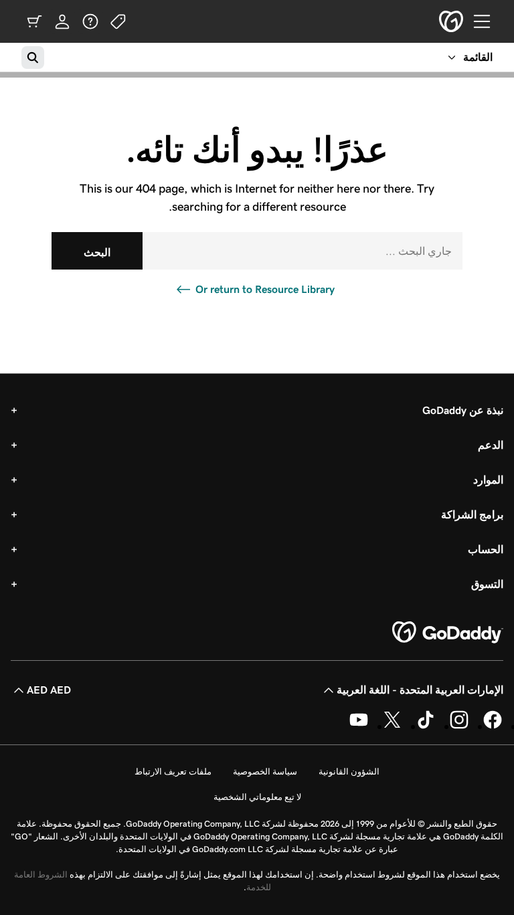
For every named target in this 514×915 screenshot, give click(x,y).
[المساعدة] (90, 21)
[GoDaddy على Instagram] (459, 726)
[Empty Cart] (34, 21)
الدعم (490, 445)
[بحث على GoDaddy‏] (32, 57)
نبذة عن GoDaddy (462, 410)
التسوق (487, 584)
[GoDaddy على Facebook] (492, 726)
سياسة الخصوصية (265, 772)
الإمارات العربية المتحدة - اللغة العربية (420, 690)
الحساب (485, 549)
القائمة (478, 57)
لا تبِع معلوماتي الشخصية (257, 797)
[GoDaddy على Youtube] (358, 726)
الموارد (488, 480)
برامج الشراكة (472, 514)
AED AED (49, 690)
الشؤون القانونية (349, 772)
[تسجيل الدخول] (62, 21)
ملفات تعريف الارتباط (173, 772)
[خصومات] (118, 21)
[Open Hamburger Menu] (487, 21)
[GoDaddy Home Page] (447, 632)
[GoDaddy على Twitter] (392, 726)
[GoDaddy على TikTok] (425, 726)
